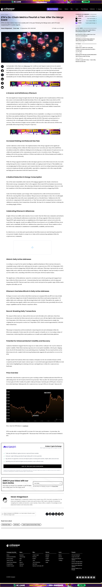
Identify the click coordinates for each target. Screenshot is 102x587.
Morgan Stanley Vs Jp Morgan (77, 569)
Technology (22, 556)
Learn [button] (77, 9)
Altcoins (21, 565)
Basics (60, 555)
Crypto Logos (36, 555)
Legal (47, 562)
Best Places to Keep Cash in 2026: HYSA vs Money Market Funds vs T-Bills (85, 30)
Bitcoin (21, 562)
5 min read (16, 28)
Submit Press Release (12, 562)
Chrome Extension (76, 555)
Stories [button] (66, 9)
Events (34, 558)
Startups (47, 560)
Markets (81, 58)
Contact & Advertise (11, 556)
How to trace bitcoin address (76, 559)
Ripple (80, 45)
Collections (92, 9)
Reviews (34, 556)
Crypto (6, 14)
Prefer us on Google (58, 28)
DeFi (21, 558)
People (47, 556)
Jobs (34, 560)
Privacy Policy (55, 485)
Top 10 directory (36, 562)
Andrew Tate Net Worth (77, 561)
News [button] (60, 9)
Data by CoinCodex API (38, 565)
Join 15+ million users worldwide (32, 465)
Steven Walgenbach (6, 28)
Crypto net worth (75, 556)
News (2, 14)
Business (22, 555)
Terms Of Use (10, 560)
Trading (60, 560)
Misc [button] (72, 9)
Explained (61, 558)
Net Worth (35, 564)
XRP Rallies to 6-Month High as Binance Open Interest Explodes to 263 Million (85, 39)
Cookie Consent (10, 565)
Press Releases (84, 9)
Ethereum (22, 564)
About (8, 555)
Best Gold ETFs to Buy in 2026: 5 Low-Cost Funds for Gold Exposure (85, 35)
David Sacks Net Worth (77, 563)
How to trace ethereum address (77, 566)
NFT (21, 560)
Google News (10, 564)
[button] (84, 9)
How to (60, 556)
